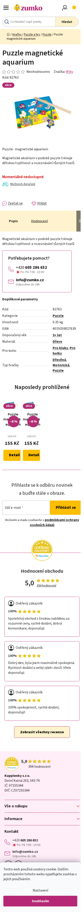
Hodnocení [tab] (39, 221)
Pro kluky (60, 348)
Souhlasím (40, 901)
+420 (31, 267)
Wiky (69, 71)
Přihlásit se (66, 507)
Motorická (61, 365)
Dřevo (57, 341)
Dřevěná (59, 359)
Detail (14, 455)
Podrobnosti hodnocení (26, 71)
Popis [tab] (13, 221)
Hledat (67, 21)
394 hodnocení (46, 586)
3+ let (57, 335)
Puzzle (58, 315)
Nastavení (40, 890)
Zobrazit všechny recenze (42, 732)
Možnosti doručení (22, 184)
